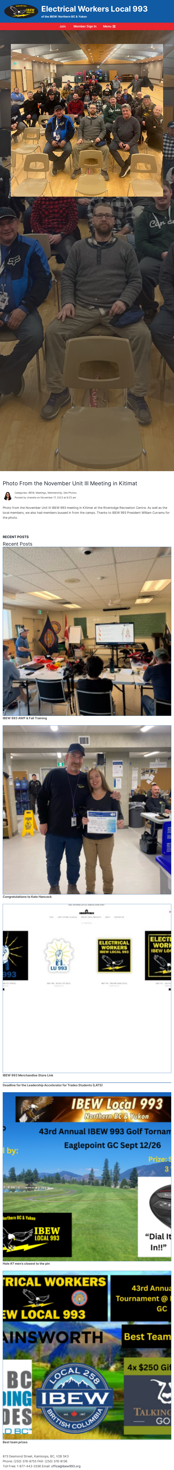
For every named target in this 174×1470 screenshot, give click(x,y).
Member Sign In (85, 26)
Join (62, 26)
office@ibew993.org (66, 1466)
